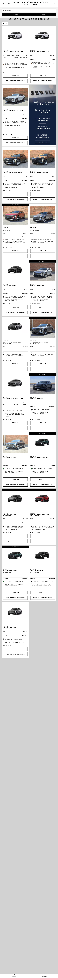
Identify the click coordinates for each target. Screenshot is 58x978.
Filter (43, 14)
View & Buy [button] (15, 75)
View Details (8, 72)
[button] (15, 76)
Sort (16, 14)
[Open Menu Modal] (3, 3)
